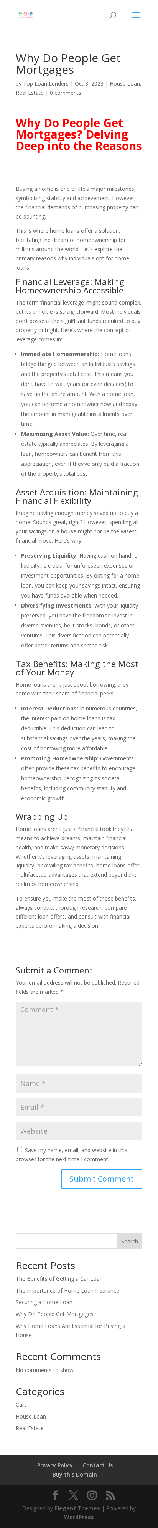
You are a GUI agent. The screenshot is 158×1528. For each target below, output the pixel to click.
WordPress (79, 1517)
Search (129, 1241)
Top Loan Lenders (46, 83)
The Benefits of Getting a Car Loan (59, 1278)
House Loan (125, 83)
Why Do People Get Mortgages (55, 1314)
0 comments (65, 92)
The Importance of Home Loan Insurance (67, 1290)
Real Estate (30, 92)
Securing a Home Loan (44, 1302)
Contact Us (98, 1465)
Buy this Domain (75, 1474)
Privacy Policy (55, 1465)
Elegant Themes (77, 1508)
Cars (21, 1404)
